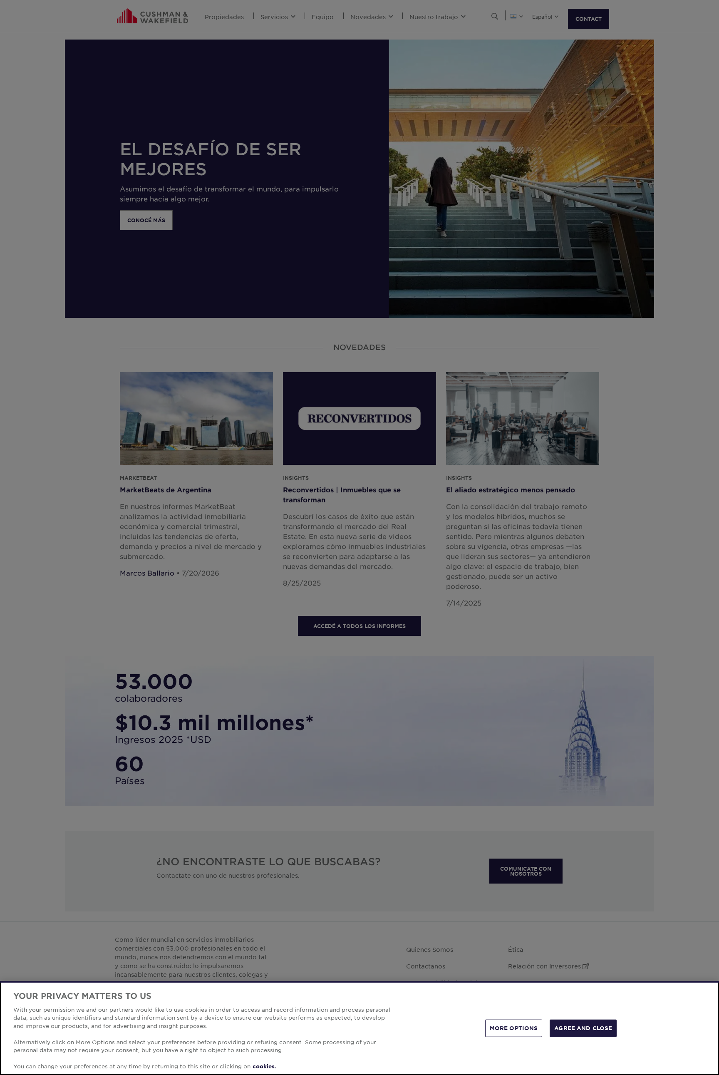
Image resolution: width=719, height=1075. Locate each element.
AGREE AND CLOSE (583, 1028)
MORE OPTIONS (514, 1028)
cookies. (264, 1066)
